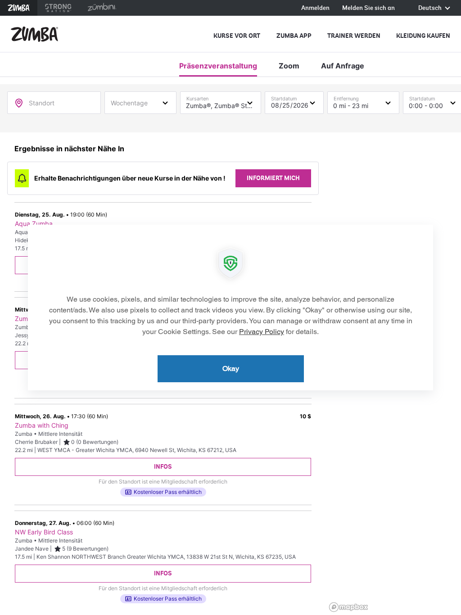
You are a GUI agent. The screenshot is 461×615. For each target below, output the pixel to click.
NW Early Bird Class (44, 532)
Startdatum (284, 96)
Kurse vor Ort (236, 36)
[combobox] (140, 102)
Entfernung (346, 96)
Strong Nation (58, 8)
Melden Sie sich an (368, 8)
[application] (230, 307)
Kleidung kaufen (423, 36)
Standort (41, 103)
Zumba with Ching (41, 425)
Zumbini (101, 8)
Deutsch (430, 8)
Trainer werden (353, 36)
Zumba (18, 8)
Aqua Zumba (34, 223)
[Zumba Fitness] (34, 34)
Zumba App (294, 36)
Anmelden (315, 8)
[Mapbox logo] (348, 607)
